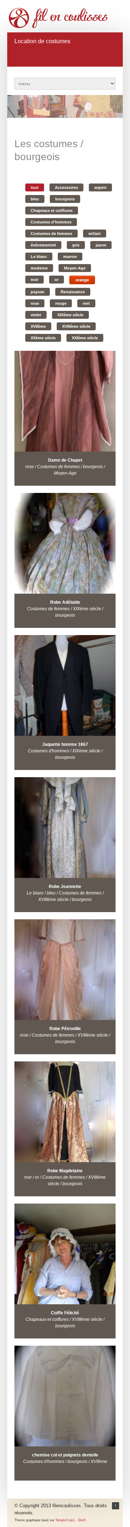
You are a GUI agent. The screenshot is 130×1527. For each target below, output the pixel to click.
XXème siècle (43, 338)
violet (36, 315)
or (56, 279)
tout (35, 187)
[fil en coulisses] (61, 18)
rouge (60, 303)
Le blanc (39, 256)
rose (35, 303)
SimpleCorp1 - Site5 (71, 1520)
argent (100, 187)
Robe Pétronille (65, 1028)
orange (82, 280)
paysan (37, 292)
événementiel (43, 245)
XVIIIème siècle (76, 326)
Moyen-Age (75, 268)
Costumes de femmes (51, 233)
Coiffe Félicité (65, 1312)
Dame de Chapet (65, 460)
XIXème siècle (70, 315)
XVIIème (38, 326)
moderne (39, 268)
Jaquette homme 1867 (65, 744)
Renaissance (73, 292)
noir (34, 279)
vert (86, 303)
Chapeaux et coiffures (52, 210)
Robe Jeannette (65, 886)
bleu (35, 199)
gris (75, 245)
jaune (101, 245)
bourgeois (65, 199)
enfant (94, 233)
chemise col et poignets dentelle (65, 1455)
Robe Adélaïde (65, 602)
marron (70, 256)
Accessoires (66, 187)
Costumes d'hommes (51, 222)
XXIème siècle (85, 338)
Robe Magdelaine (65, 1170)
